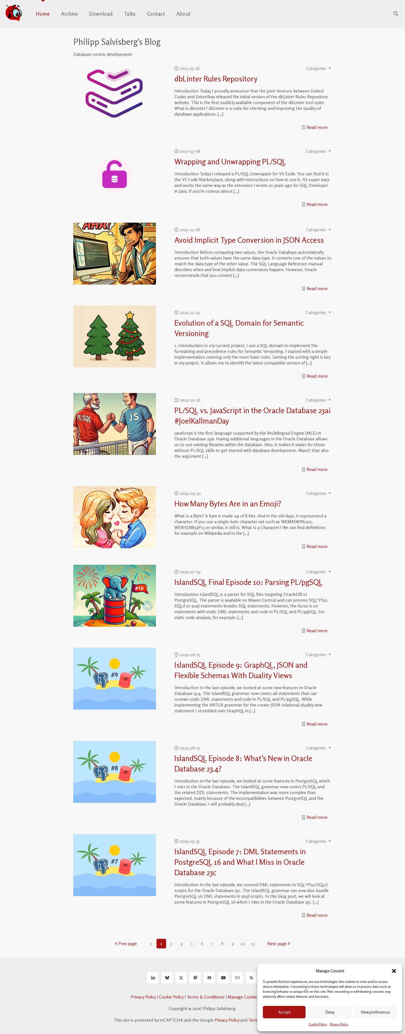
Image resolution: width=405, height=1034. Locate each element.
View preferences (375, 1012)
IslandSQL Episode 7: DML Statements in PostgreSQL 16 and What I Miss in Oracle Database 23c (240, 862)
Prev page (127, 943)
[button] (394, 971)
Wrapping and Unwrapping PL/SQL (230, 161)
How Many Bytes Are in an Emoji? (227, 503)
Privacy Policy (339, 1024)
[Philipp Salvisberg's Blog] (14, 12)
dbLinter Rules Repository (216, 78)
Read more (317, 127)
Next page (277, 943)
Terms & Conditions (205, 997)
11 (253, 943)
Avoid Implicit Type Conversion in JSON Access (249, 240)
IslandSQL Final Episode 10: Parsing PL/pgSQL (248, 582)
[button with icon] (153, 978)
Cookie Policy (318, 1024)
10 (243, 943)
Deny (329, 1012)
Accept (284, 1012)
